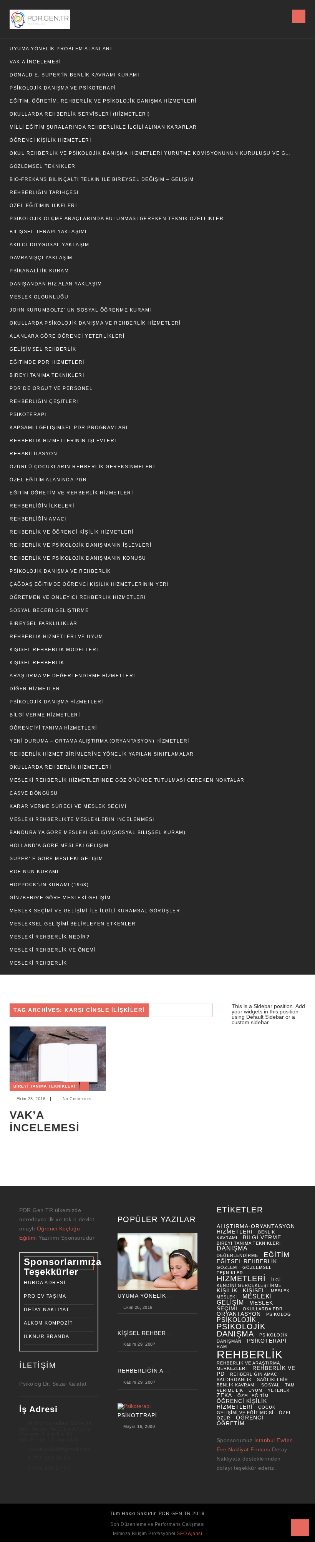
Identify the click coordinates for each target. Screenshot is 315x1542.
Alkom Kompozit (48, 1323)
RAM (222, 1346)
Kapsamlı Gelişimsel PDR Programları (69, 427)
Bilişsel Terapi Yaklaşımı (48, 231)
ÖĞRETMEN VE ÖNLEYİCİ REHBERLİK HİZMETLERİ (78, 597)
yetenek (279, 1390)
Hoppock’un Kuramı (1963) (49, 884)
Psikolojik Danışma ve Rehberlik (60, 571)
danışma (232, 1248)
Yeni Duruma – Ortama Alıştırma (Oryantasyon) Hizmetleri (99, 741)
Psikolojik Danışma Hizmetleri (56, 702)
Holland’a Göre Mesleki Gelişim (59, 845)
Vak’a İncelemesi (35, 62)
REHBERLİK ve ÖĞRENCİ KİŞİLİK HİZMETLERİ (72, 532)
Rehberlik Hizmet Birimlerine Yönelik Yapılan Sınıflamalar (102, 754)
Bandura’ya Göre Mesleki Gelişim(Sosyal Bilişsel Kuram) (98, 832)
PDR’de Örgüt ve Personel (51, 388)
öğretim (231, 1423)
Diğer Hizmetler (35, 688)
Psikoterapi (28, 414)
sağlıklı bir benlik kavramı (252, 1382)
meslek (280, 1290)
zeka (224, 1395)
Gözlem (227, 1267)
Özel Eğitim (253, 1395)
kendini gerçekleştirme (249, 1285)
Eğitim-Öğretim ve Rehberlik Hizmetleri (71, 493)
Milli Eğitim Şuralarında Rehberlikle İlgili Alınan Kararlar (103, 127)
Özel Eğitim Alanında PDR (48, 479)
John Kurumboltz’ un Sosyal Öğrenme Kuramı (80, 310)
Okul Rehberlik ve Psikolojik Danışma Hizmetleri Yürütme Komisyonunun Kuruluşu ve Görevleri (150, 153)
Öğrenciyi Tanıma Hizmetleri (53, 728)
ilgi (276, 1279)
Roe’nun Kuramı (34, 871)
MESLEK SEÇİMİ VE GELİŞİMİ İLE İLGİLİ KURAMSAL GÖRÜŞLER (95, 911)
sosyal (270, 1385)
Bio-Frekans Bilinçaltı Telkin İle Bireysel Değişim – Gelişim (102, 179)
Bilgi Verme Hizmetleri (45, 715)
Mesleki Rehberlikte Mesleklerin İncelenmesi (82, 819)
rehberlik (250, 1354)
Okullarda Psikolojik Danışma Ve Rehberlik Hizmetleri (95, 323)
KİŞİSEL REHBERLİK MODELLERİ (54, 649)
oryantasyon (239, 1314)
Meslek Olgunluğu (39, 297)
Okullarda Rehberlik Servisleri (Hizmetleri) (80, 114)
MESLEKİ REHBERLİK (38, 963)
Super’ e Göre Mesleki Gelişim (56, 858)
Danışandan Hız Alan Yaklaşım (56, 284)
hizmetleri (241, 1278)
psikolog (278, 1314)
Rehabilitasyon (33, 453)
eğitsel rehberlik (247, 1261)
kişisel (254, 1290)
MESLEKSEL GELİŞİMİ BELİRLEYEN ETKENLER (73, 924)
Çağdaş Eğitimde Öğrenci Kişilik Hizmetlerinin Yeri (89, 584)
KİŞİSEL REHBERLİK (37, 662)
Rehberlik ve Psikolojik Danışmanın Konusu (78, 558)
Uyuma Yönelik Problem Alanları (61, 48)
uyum (255, 1390)
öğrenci (250, 1418)
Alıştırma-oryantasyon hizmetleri (256, 1229)
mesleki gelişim (244, 1299)
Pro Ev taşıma (45, 1296)
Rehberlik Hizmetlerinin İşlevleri (63, 440)
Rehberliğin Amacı (38, 519)
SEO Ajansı (189, 1533)
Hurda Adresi (44, 1282)
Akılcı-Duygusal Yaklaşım (49, 244)
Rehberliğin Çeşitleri (44, 401)
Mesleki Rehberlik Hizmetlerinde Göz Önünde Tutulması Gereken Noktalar (127, 780)
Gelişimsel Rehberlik (43, 349)
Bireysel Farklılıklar (44, 623)
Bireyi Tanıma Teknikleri (47, 375)
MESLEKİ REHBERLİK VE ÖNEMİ (53, 950)
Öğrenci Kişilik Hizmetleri (50, 140)
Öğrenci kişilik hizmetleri (242, 1404)
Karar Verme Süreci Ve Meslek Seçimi (68, 806)
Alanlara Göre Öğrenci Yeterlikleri (67, 336)
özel (285, 1412)
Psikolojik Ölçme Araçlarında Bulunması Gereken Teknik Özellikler (117, 218)
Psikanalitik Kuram (39, 271)
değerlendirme (237, 1255)
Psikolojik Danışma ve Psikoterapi (63, 88)
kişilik (227, 1290)
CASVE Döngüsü (34, 793)
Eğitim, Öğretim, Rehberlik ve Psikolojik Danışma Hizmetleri (103, 101)
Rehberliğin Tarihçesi (44, 192)
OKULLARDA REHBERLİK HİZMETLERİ (60, 767)
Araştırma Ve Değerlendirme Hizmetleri (72, 675)
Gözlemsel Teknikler (43, 166)
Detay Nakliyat (46, 1309)
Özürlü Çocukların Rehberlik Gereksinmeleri (82, 466)
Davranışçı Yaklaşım (41, 257)
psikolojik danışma (241, 1330)
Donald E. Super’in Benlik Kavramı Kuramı (74, 75)
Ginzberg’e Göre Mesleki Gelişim (60, 897)
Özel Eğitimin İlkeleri (43, 205)
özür (223, 1418)
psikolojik (236, 1320)
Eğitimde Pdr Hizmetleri (47, 362)
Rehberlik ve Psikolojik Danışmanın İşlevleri (80, 545)
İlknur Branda (47, 1336)
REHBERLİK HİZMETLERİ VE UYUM (56, 636)
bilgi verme (262, 1237)
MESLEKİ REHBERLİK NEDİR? (50, 937)
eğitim (277, 1254)
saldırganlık (234, 1379)
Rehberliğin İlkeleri (42, 506)
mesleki (227, 1297)
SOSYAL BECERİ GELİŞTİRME (49, 610)
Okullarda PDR (263, 1309)
